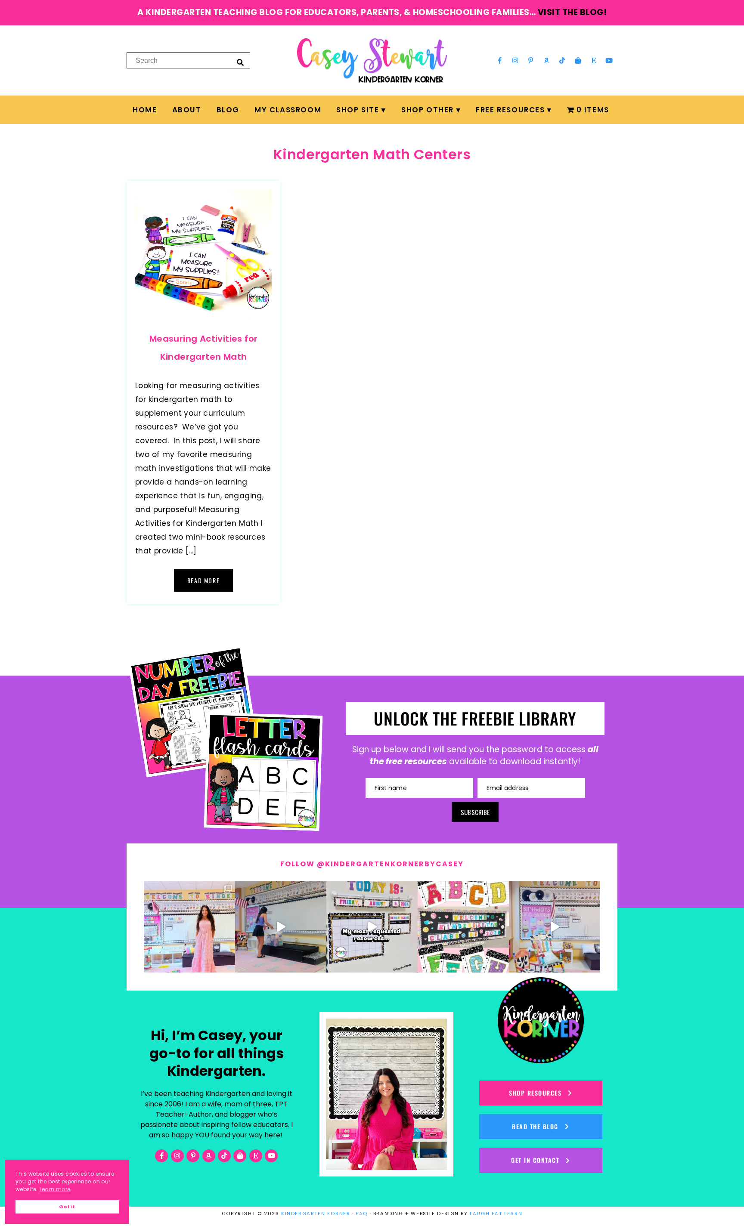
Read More (203, 580)
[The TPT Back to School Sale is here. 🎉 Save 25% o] (372, 927)
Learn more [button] (55, 1189)
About (187, 110)
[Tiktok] (562, 60)
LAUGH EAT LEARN (496, 1213)
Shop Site (357, 110)
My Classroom (287, 110)
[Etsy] (593, 60)
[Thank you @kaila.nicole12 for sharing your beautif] (463, 927)
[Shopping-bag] (577, 60)
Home (145, 110)
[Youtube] (609, 60)
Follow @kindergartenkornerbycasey (372, 864)
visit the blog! (572, 12)
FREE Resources (510, 110)
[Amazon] (546, 60)
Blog (228, 110)
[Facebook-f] (499, 60)
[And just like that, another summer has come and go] (280, 927)
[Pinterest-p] (530, 60)
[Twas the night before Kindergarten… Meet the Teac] (189, 927)
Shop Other (427, 110)
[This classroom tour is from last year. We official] (554, 927)
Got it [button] (67, 1207)
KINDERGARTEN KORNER (315, 1213)
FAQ (362, 1213)
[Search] (240, 62)
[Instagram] (515, 60)
